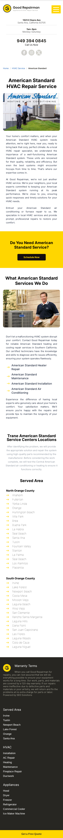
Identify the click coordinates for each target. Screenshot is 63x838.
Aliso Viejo (18, 608)
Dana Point (19, 625)
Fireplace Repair (12, 771)
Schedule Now (32, 257)
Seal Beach (19, 533)
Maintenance (10, 766)
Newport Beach (22, 591)
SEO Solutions (24, 695)
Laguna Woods (21, 638)
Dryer (6, 795)
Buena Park (19, 525)
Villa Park (18, 516)
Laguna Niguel (21, 646)
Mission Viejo (20, 600)
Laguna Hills (20, 621)
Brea (15, 520)
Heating (7, 762)
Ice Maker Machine (14, 813)
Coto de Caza (20, 642)
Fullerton (17, 499)
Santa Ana (18, 537)
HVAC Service (18, 68)
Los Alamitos (20, 563)
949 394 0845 (31, 40)
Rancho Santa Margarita (27, 617)
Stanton (17, 550)
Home (6, 68)
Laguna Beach (21, 604)
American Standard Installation (31, 383)
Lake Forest (19, 587)
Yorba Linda (19, 503)
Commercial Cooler (14, 809)
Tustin (16, 542)
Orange (16, 508)
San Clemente (21, 612)
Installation (9, 753)
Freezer (7, 799)
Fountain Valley (21, 546)
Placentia (18, 567)
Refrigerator (10, 804)
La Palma (18, 554)
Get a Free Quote (31, 834)
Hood (6, 790)
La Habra (18, 529)
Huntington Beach (23, 512)
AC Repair (9, 757)
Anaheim (17, 495)
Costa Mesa (19, 595)
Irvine (15, 583)
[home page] (21, 8)
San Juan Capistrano (25, 629)
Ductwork (8, 776)
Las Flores (18, 634)
